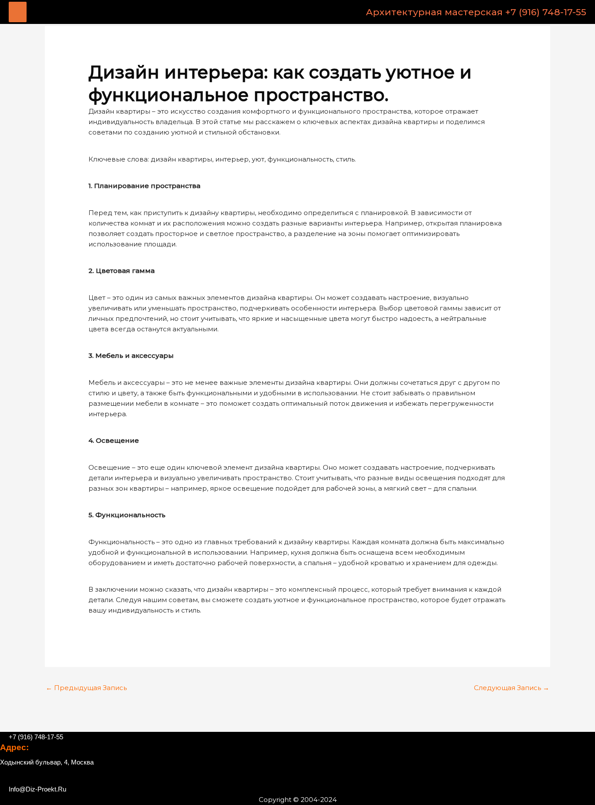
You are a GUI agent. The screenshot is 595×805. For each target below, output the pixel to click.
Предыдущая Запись (86, 688)
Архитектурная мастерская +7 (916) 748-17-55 (476, 12)
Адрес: (14, 747)
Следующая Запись (511, 688)
